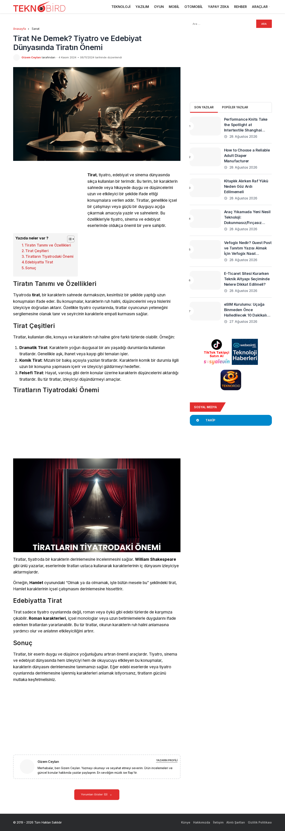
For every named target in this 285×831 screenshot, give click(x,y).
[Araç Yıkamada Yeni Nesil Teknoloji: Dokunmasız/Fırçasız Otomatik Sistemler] (205, 218)
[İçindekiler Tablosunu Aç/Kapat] (68, 239)
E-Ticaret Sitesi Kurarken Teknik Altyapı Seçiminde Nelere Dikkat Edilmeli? (247, 279)
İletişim (218, 822)
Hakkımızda (201, 822)
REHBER (240, 7)
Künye (185, 822)
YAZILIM (142, 7)
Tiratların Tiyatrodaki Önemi (49, 256)
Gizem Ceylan (31, 57)
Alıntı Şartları (235, 822)
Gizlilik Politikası (260, 822)
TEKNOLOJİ (120, 7)
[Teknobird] (39, 6)
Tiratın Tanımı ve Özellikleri (48, 245)
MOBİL (174, 7)
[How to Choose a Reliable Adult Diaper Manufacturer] (205, 157)
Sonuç (30, 268)
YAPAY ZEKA (218, 7)
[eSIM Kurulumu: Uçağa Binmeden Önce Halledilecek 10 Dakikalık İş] (205, 311)
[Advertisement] (48, 201)
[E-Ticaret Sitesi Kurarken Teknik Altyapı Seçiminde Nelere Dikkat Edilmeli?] (205, 280)
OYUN (159, 7)
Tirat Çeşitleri (37, 251)
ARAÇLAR (260, 7)
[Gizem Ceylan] (29, 766)
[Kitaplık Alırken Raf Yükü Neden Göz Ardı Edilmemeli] (205, 187)
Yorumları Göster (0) (94, 794)
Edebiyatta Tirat (39, 262)
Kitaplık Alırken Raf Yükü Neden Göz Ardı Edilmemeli (246, 186)
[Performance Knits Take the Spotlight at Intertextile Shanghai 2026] (205, 126)
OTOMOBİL (193, 7)
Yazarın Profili (167, 760)
